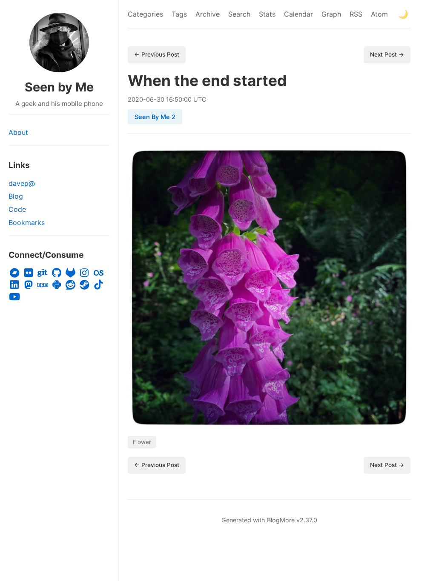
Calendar (298, 14)
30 (160, 99)
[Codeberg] (43, 273)
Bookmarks (27, 222)
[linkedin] (15, 285)
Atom (379, 14)
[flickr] (29, 273)
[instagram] (84, 273)
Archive (207, 14)
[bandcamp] (15, 273)
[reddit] (70, 285)
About (18, 132)
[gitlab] (70, 273)
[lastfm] (98, 273)
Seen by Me (59, 87)
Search (239, 14)
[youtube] (15, 297)
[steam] (84, 285)
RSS (356, 14)
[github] (56, 273)
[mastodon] (29, 285)
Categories (145, 14)
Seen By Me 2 (155, 116)
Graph (331, 14)
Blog (16, 196)
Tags (179, 14)
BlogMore (281, 520)
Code (17, 209)
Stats (267, 14)
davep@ (22, 183)
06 (150, 99)
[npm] (43, 285)
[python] (56, 285)
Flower (142, 442)
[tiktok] (98, 285)
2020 (135, 99)
